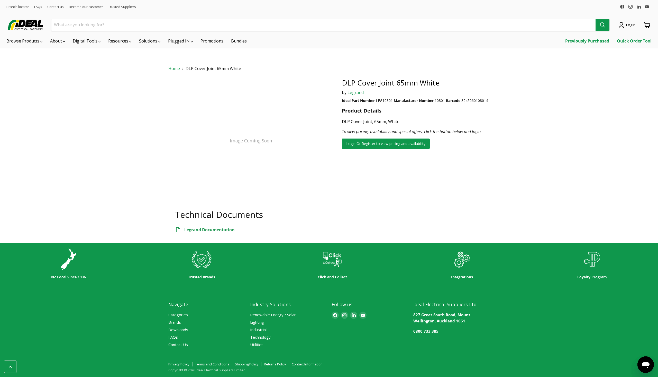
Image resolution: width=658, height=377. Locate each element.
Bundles (239, 41)
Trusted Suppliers (122, 7)
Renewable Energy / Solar (273, 314)
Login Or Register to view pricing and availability (385, 143)
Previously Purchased (587, 41)
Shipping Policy (246, 364)
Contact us (55, 7)
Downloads (178, 329)
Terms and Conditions (212, 364)
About (56, 41)
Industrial (258, 329)
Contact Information (307, 364)
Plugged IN (179, 41)
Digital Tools (85, 41)
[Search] (602, 25)
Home (174, 68)
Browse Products (23, 41)
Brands (174, 322)
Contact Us (178, 344)
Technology (260, 337)
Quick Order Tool (634, 41)
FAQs (38, 7)
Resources (118, 41)
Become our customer (86, 7)
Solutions (148, 41)
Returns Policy (275, 364)
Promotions (211, 41)
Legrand (356, 92)
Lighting (257, 322)
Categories (178, 314)
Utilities (256, 344)
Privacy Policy (178, 364)
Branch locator (17, 7)
